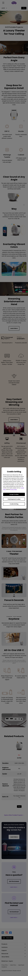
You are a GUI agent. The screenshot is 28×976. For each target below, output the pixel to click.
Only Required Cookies (14, 499)
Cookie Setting (14, 504)
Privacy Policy (13, 489)
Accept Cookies (14, 494)
